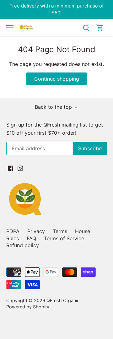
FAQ (31, 238)
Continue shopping (56, 79)
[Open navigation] (9, 27)
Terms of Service (64, 238)
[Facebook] (10, 167)
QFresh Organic (62, 300)
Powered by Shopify (27, 306)
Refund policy (22, 245)
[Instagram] (20, 167)
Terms (60, 231)
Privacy (36, 231)
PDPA (12, 231)
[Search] (86, 27)
